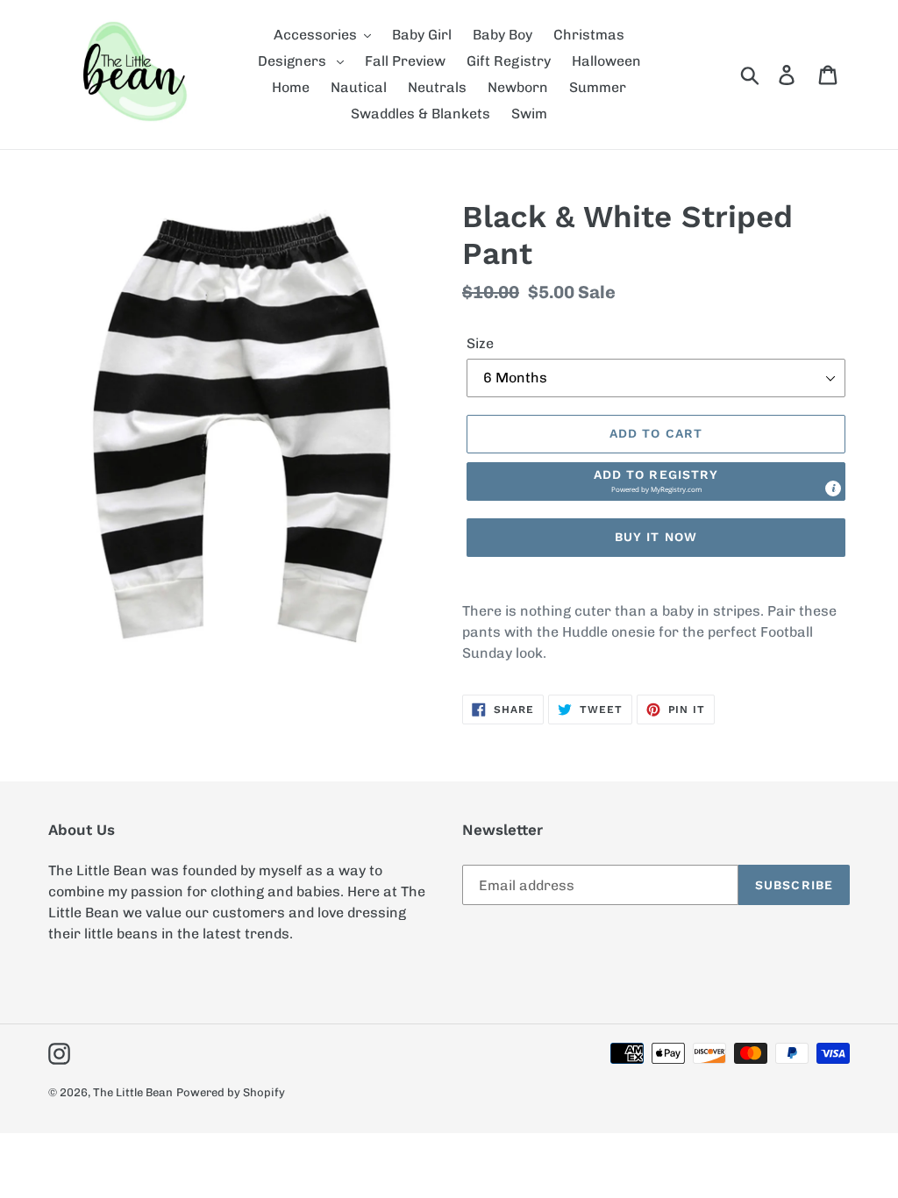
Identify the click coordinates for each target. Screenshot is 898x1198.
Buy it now (656, 537)
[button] (656, 481)
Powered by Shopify (230, 1092)
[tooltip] (833, 488)
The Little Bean (133, 1092)
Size (480, 343)
